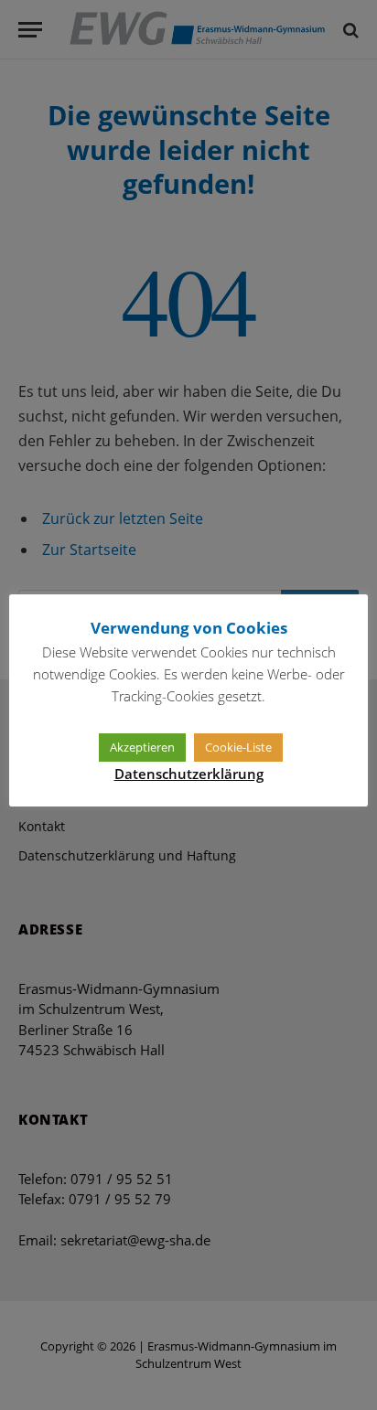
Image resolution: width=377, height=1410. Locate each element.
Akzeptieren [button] (142, 747)
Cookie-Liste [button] (238, 747)
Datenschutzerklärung (189, 773)
